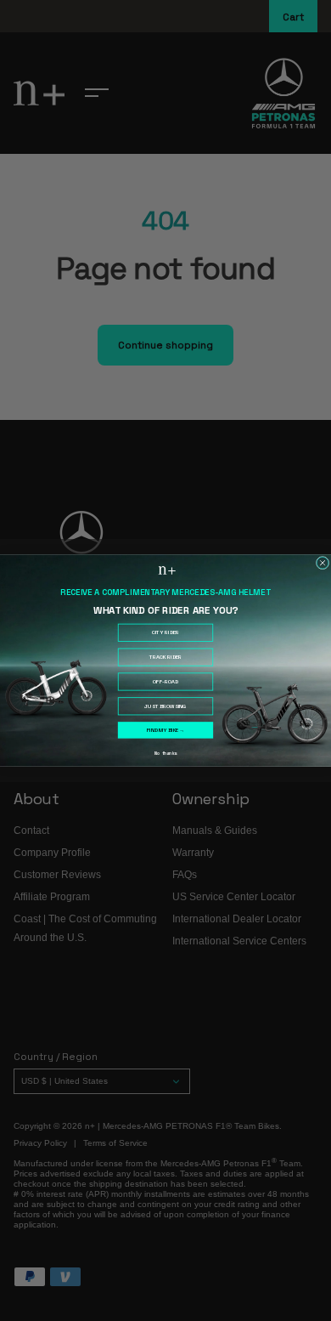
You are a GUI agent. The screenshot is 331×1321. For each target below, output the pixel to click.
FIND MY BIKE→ (165, 730)
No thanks (165, 754)
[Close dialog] (322, 563)
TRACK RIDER (165, 657)
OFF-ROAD (165, 681)
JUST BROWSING (165, 706)
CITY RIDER (165, 632)
